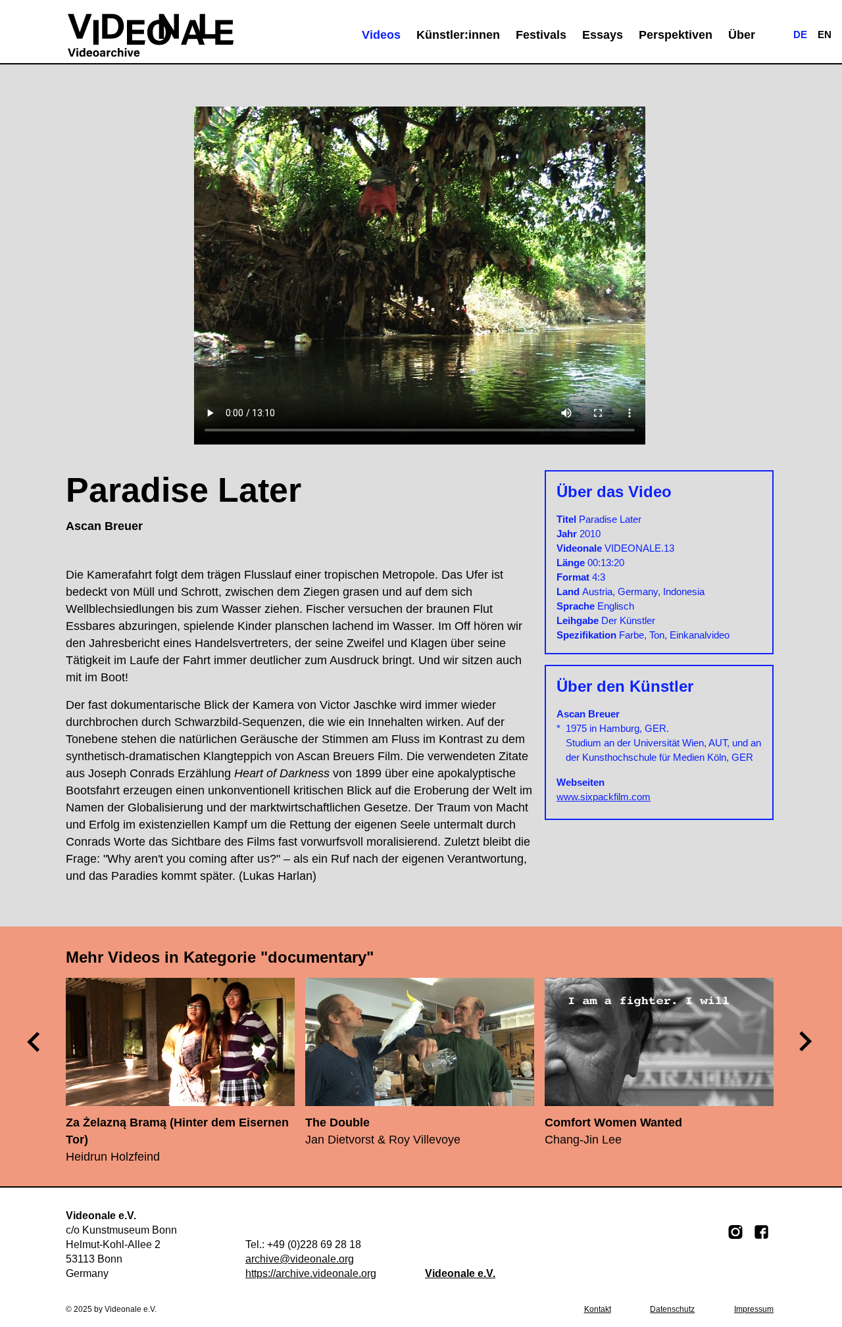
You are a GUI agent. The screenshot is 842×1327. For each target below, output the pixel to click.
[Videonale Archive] (150, 35)
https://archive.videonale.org (310, 1273)
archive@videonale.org (299, 1259)
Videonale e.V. (460, 1273)
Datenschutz (672, 1309)
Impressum (754, 1309)
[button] (806, 1041)
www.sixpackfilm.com (604, 796)
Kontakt (597, 1309)
